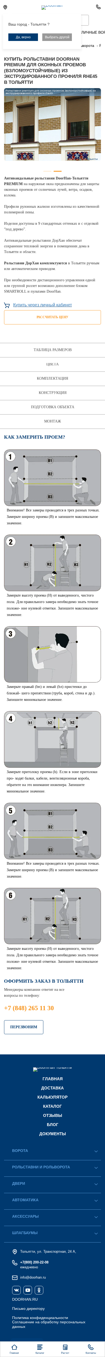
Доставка (52, 1088)
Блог (52, 1124)
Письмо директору (28, 1308)
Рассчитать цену (52, 317)
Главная (53, 1078)
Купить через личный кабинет (42, 305)
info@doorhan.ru (33, 1277)
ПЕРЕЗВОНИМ (23, 1027)
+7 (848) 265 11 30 (29, 1008)
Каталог (52, 1106)
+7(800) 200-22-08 (34, 1262)
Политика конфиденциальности (40, 1318)
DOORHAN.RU (25, 1299)
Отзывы (52, 1115)
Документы (52, 1133)
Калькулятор (52, 1097)
